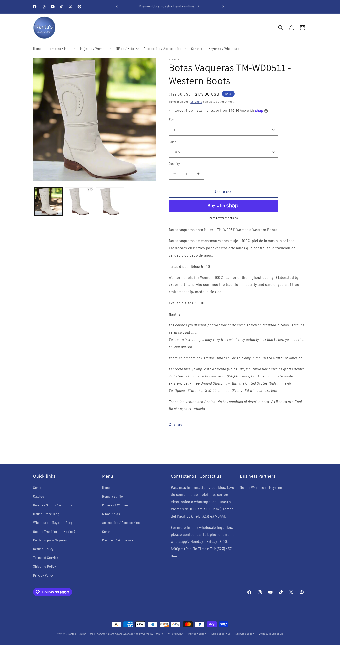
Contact (107, 531)
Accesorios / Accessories (121, 522)
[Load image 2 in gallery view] (79, 201)
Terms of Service (45, 557)
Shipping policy (244, 633)
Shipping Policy (44, 566)
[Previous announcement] (117, 6)
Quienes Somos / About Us (52, 505)
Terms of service (221, 633)
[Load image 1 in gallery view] (48, 201)
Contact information (271, 633)
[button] (61, 48)
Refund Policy (43, 549)
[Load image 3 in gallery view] (110, 201)
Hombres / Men (113, 496)
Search (38, 487)
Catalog (38, 496)
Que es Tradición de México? (54, 531)
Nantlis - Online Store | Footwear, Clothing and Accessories (103, 633)
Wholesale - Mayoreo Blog (52, 522)
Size (171, 120)
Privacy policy (197, 633)
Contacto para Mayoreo (50, 540)
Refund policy (176, 633)
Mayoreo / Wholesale (117, 540)
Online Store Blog (46, 514)
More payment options (223, 217)
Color (172, 142)
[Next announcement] (223, 6)
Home (106, 487)
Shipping (196, 101)
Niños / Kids (111, 514)
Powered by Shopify (151, 633)
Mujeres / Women (115, 505)
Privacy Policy (43, 575)
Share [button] (178, 424)
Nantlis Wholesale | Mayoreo (261, 487)
